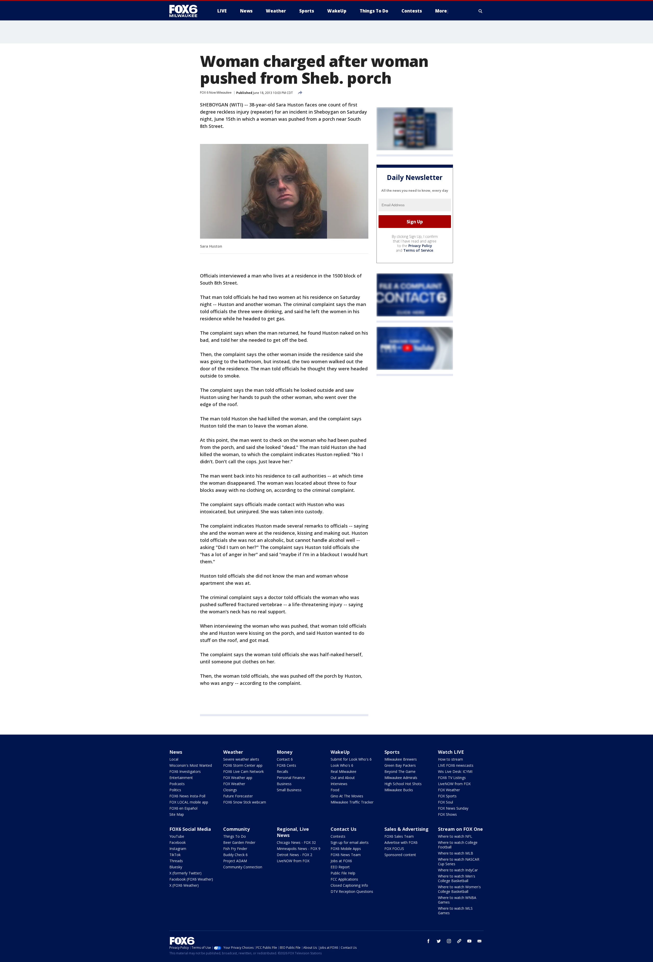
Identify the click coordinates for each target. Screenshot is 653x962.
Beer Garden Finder (239, 842)
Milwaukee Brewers (400, 759)
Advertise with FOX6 (401, 842)
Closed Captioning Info (349, 885)
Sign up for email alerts (350, 842)
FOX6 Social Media (190, 829)
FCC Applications (344, 879)
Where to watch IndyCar (458, 870)
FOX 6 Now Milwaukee (216, 92)
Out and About (343, 777)
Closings (230, 789)
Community (236, 829)
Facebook (177, 842)
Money (284, 752)
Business (284, 783)
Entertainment (181, 777)
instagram (449, 941)
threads (459, 941)
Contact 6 (285, 759)
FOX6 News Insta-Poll (187, 796)
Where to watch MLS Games (455, 910)
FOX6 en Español (183, 808)
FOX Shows (447, 814)
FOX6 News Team (346, 854)
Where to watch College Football (458, 844)
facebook (428, 941)
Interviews (339, 783)
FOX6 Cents (286, 765)
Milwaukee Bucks (398, 789)
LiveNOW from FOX (454, 783)
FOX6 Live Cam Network (243, 771)
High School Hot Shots (403, 783)
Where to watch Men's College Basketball (456, 878)
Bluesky (175, 866)
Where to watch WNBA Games (457, 900)
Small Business (289, 789)
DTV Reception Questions (352, 891)
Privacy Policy (420, 245)
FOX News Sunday (453, 808)
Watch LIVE (451, 752)
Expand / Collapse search (481, 11)
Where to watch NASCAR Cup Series (458, 861)
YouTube (176, 836)
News (175, 752)
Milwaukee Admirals (400, 777)
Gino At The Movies (347, 796)
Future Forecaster (238, 796)
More (441, 11)
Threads (176, 860)
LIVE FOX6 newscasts (455, 765)
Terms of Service (418, 250)
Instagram (177, 848)
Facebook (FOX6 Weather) (191, 879)
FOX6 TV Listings (452, 777)
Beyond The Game (400, 771)
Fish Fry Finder (235, 848)
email (479, 941)
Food (335, 789)
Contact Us (343, 829)
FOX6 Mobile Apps (346, 848)
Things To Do (234, 836)
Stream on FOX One (460, 829)
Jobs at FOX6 (341, 860)
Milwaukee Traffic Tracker (352, 802)
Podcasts (177, 783)
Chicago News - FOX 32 (296, 842)
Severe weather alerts (241, 759)
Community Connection (242, 866)
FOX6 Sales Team (399, 836)
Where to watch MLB (455, 853)
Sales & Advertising (406, 829)
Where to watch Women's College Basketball (459, 889)
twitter (439, 941)
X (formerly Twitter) (185, 873)
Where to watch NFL (455, 836)
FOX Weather (234, 783)
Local (173, 759)
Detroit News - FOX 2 (294, 854)
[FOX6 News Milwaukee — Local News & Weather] (186, 11)
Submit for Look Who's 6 (351, 759)
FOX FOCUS (394, 848)
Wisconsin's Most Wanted (190, 765)
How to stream (450, 759)
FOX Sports (447, 796)
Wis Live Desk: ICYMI (455, 771)
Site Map (176, 814)
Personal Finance (291, 777)
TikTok (175, 854)
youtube (469, 941)
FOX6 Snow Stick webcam (244, 802)
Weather (233, 752)
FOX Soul (445, 802)
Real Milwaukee (343, 771)
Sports (391, 752)
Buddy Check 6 (235, 854)
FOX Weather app (237, 777)
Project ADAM (235, 860)
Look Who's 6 (342, 765)
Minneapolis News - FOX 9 (298, 848)
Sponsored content (400, 854)
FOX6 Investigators (185, 771)
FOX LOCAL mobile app (188, 802)
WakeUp (340, 752)
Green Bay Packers (400, 765)
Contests (338, 836)
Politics (175, 789)
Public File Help (343, 873)
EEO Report (340, 866)
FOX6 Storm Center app (242, 765)
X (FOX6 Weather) (184, 885)
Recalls (282, 771)
